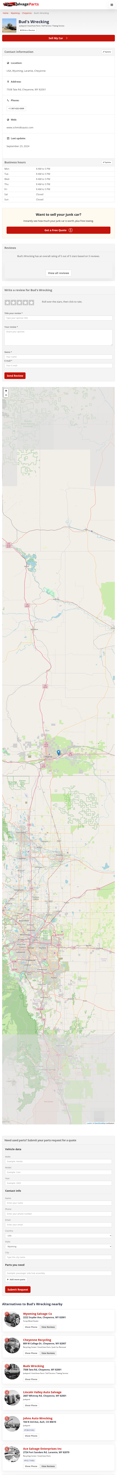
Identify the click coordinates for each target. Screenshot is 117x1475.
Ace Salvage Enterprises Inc (42, 1449)
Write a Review (28, 30)
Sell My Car (57, 38)
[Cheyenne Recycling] (12, 1345)
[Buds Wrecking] (12, 1371)
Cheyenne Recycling (37, 1340)
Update (107, 52)
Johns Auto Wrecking (37, 1418)
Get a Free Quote (57, 230)
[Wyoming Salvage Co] (12, 1319)
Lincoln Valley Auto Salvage (42, 1392)
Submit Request (18, 1289)
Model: (8, 1167)
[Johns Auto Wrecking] (12, 1423)
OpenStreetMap (99, 1123)
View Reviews (48, 1327)
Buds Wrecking (33, 1366)
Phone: (8, 1209)
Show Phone (31, 1327)
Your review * (11, 327)
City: (7, 1252)
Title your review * (13, 313)
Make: (8, 1156)
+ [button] (6, 391)
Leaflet (89, 1123)
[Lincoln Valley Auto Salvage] (12, 1397)
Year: (7, 1178)
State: (8, 1241)
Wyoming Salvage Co (37, 1314)
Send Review (15, 375)
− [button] (6, 395)
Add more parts (17, 1279)
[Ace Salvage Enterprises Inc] (12, 1454)
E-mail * (8, 360)
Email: (8, 1220)
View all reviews (58, 273)
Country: (9, 1230)
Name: (8, 1198)
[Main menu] (112, 5)
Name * (8, 352)
